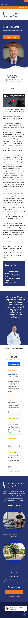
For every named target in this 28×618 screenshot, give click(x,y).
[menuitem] (14, 4)
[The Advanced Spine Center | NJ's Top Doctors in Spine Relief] (12, 14)
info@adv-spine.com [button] (14, 596)
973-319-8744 (23, 8)
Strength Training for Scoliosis (10, 534)
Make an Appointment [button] (11, 37)
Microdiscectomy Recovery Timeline (11, 566)
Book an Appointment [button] (14, 592)
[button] (24, 14)
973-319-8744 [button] (15, 587)
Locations (4, 4)
